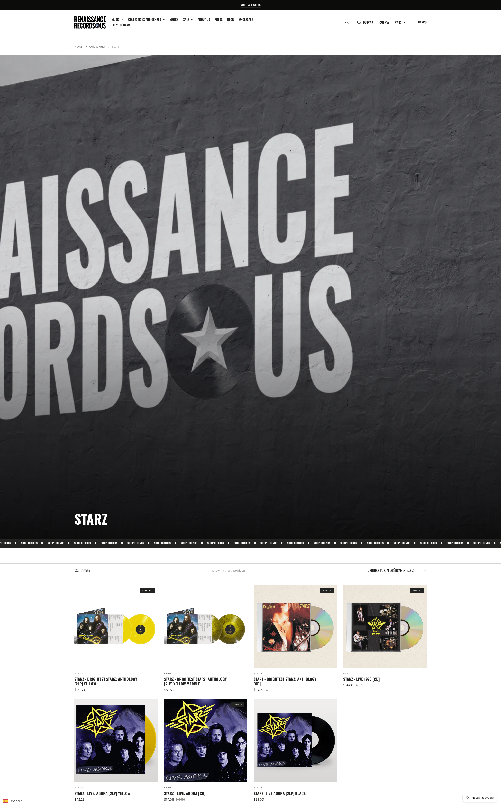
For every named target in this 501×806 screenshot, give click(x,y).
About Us (204, 19)
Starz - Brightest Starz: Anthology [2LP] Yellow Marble (195, 681)
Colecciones (97, 46)
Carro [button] (422, 22)
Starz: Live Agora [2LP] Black (280, 793)
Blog (230, 19)
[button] (347, 22)
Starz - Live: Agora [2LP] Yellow (102, 793)
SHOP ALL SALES (251, 5)
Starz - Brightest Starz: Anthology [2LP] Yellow (105, 681)
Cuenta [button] (384, 22)
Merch (174, 19)
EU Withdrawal (122, 25)
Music (116, 19)
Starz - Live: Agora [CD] (184, 793)
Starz (78, 673)
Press (219, 19)
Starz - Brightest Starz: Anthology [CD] (285, 681)
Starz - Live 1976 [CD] (361, 679)
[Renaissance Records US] (90, 22)
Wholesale (246, 19)
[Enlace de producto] (116, 638)
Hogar (78, 46)
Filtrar (85, 571)
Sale (186, 19)
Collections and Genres (144, 19)
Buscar (368, 22)
